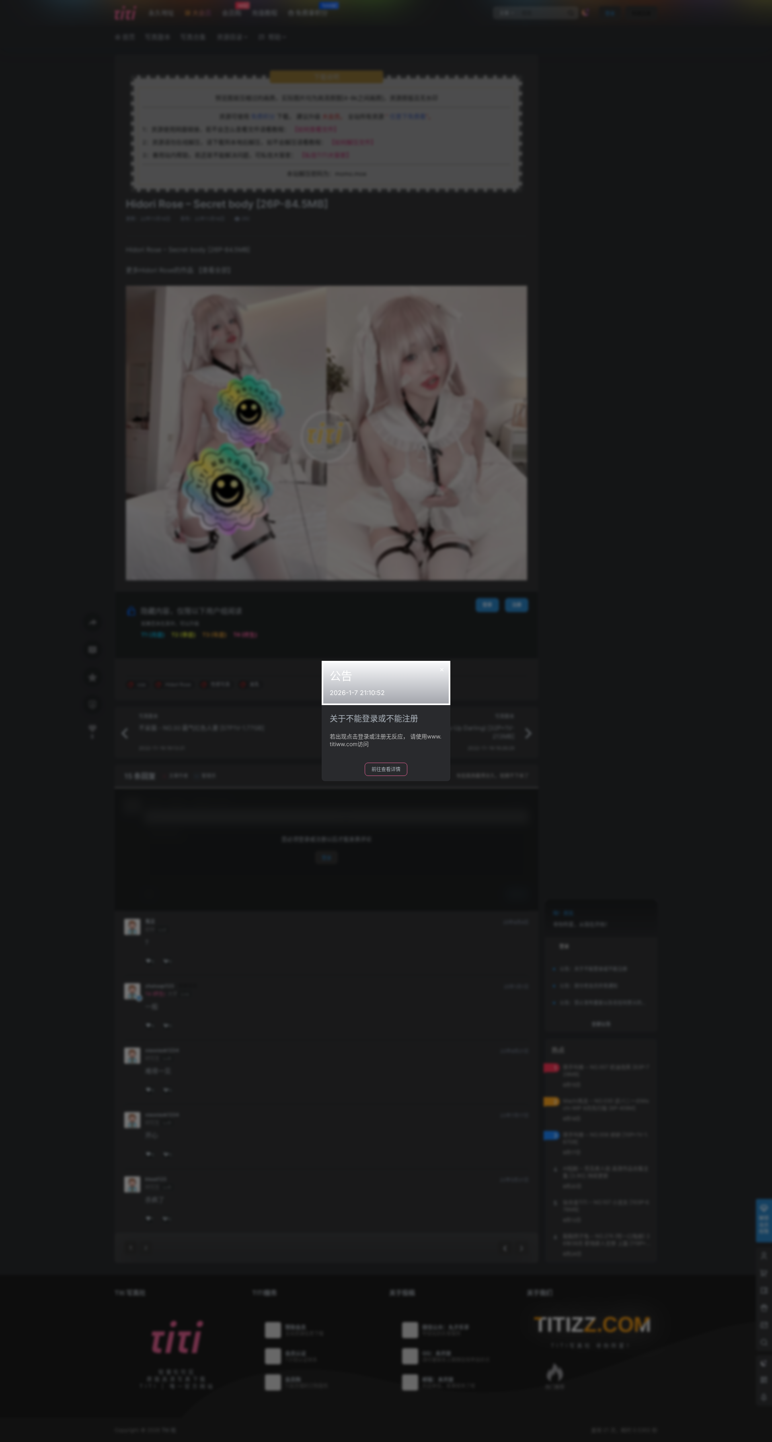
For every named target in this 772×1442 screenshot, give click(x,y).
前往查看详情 (386, 769)
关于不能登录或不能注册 (374, 719)
